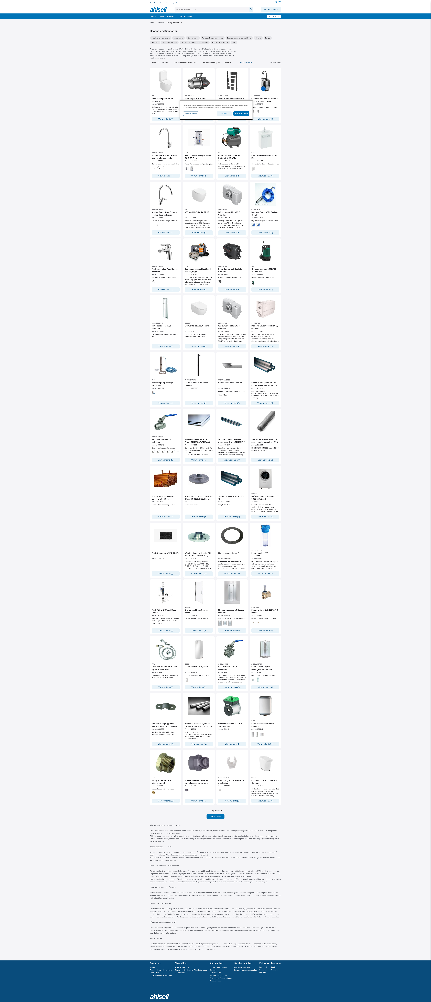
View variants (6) (199, 630)
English (274, 967)
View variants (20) (232, 573)
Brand (154, 63)
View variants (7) (265, 460)
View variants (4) (165, 176)
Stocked (165, 63)
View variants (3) (265, 119)
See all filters (247, 63)
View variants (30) (232, 460)
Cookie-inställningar (191, 113)
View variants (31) (166, 744)
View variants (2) (198, 176)
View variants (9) (232, 687)
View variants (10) (166, 460)
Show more (215, 816)
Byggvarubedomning (210, 63)
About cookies (215, 981)
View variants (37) (166, 801)
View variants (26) (265, 403)
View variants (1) (165, 119)
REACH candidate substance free (185, 63)
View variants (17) (199, 744)
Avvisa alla (224, 113)
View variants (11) (232, 517)
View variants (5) (199, 460)
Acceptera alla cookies (241, 113)
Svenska (274, 970)
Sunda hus (227, 63)
